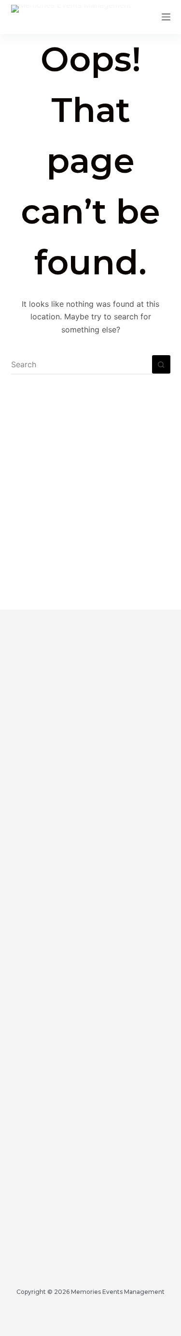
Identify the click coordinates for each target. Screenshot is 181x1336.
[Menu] (166, 17)
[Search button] (161, 364)
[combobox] (81, 364)
